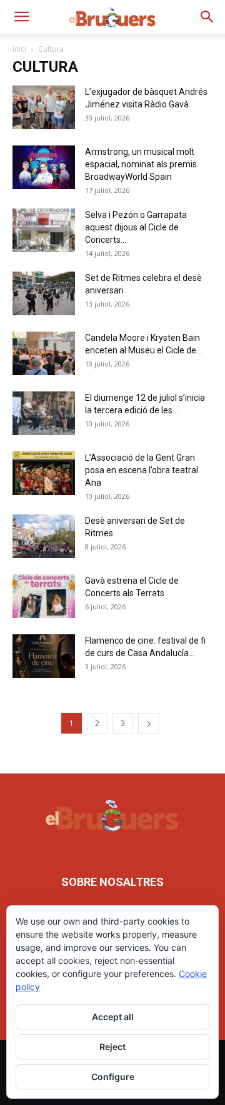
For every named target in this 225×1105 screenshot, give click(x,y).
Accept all (113, 1016)
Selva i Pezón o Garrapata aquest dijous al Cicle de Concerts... (136, 227)
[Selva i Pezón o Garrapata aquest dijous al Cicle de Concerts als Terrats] (43, 230)
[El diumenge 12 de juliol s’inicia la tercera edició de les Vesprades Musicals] (43, 413)
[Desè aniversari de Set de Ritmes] (43, 536)
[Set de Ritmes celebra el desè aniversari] (43, 293)
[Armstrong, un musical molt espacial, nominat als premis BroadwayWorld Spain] (43, 167)
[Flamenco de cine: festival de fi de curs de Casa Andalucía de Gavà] (43, 656)
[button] (21, 17)
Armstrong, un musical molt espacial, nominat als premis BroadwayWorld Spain (141, 164)
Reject (112, 1046)
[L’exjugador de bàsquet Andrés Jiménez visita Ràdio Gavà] (43, 107)
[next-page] (148, 723)
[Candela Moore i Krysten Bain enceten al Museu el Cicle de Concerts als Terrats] (43, 353)
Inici (19, 49)
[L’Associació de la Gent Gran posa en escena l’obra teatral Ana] (43, 473)
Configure (112, 1076)
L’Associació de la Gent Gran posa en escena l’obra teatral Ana (141, 470)
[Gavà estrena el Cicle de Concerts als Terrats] (43, 596)
